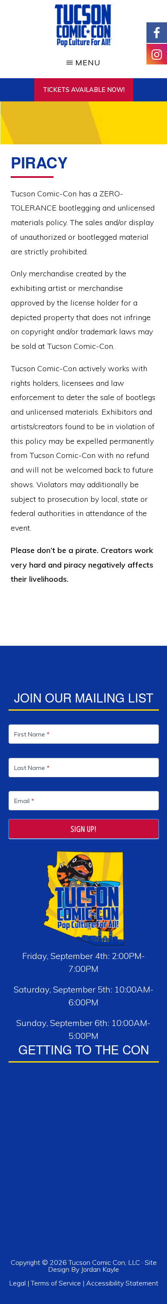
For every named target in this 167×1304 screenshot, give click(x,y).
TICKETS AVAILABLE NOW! (84, 90)
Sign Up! (83, 829)
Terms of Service (56, 1283)
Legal (18, 1283)
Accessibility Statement (122, 1283)
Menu (88, 62)
